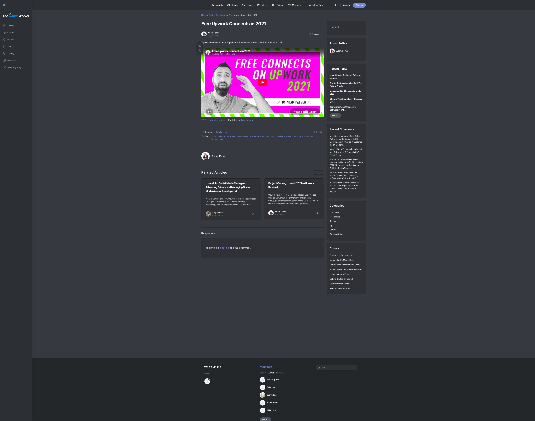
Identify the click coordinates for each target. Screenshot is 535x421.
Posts (211, 15)
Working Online (336, 234)
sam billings (272, 395)
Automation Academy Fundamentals (346, 269)
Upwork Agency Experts (340, 274)
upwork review (276, 136)
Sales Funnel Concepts (340, 288)
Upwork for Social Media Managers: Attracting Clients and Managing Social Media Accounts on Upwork (228, 187)
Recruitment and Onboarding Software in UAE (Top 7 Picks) (346, 152)
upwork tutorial (291, 136)
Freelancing (221, 15)
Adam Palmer (214, 33)
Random (333, 221)
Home (204, 15)
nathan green (273, 379)
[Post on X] (200, 51)
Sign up (359, 5)
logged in (224, 247)
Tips (331, 225)
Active (271, 373)
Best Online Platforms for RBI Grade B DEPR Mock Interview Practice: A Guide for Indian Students (346, 165)
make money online (239, 136)
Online (207, 373)
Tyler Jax (271, 387)
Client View (334, 212)
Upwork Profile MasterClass (342, 260)
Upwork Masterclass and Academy (345, 264)
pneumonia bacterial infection (343, 159)
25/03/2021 (280, 214)
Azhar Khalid (272, 402)
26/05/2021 (213, 35)
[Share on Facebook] (200, 45)
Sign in (346, 5)
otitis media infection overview (343, 182)
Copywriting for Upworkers (341, 255)
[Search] (336, 5)
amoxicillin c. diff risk (339, 149)
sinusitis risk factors (338, 136)
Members (266, 367)
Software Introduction (339, 283)
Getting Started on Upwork (341, 279)
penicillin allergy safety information (345, 172)
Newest (263, 373)
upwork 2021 (263, 136)
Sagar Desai (217, 212)
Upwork (252, 136)
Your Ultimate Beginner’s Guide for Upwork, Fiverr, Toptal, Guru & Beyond (345, 188)
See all (335, 115)
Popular (280, 373)
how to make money (220, 136)
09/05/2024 (217, 215)
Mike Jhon (271, 410)
